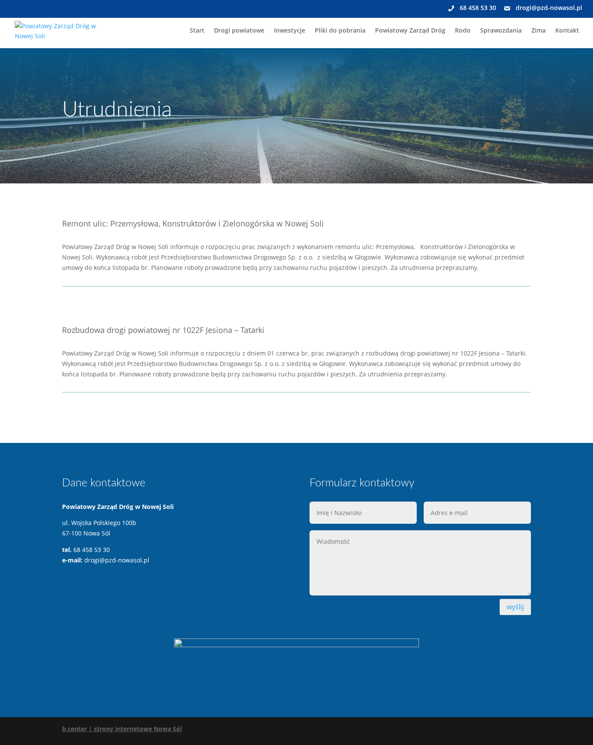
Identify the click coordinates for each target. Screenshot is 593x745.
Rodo (463, 30)
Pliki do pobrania (340, 30)
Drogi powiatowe (239, 30)
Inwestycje (289, 30)
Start (197, 30)
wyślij (515, 607)
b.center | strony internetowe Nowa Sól (122, 729)
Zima (538, 30)
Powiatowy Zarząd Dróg (410, 30)
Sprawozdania (501, 30)
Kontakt (567, 30)
